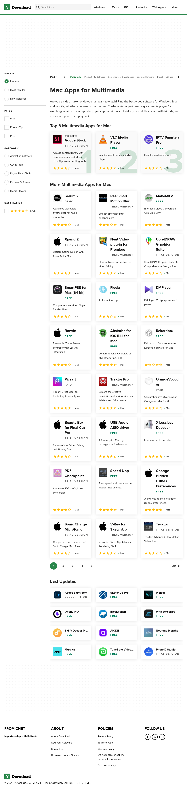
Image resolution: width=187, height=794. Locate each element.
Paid (12, 136)
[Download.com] (17, 7)
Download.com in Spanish (65, 755)
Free (13, 118)
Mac (114, 7)
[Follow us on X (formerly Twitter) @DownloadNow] (155, 737)
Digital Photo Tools (20, 173)
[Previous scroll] (64, 77)
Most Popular (17, 90)
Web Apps (158, 7)
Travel (160, 77)
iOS (126, 7)
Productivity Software (94, 77)
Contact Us (57, 749)
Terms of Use (105, 742)
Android (140, 7)
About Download (60, 736)
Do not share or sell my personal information (111, 757)
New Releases (18, 98)
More (174, 7)
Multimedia (75, 77)
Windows (99, 7)
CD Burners (17, 164)
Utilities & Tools (173, 77)
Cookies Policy (106, 749)
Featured (15, 81)
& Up (33, 210)
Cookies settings (107, 765)
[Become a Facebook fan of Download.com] (147, 737)
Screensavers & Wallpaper (121, 77)
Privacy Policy (105, 736)
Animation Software (21, 156)
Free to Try (16, 127)
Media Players (18, 191)
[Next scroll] (178, 77)
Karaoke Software (20, 182)
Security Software (145, 77)
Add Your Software (61, 742)
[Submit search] (38, 7)
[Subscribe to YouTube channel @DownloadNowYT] (162, 737)
